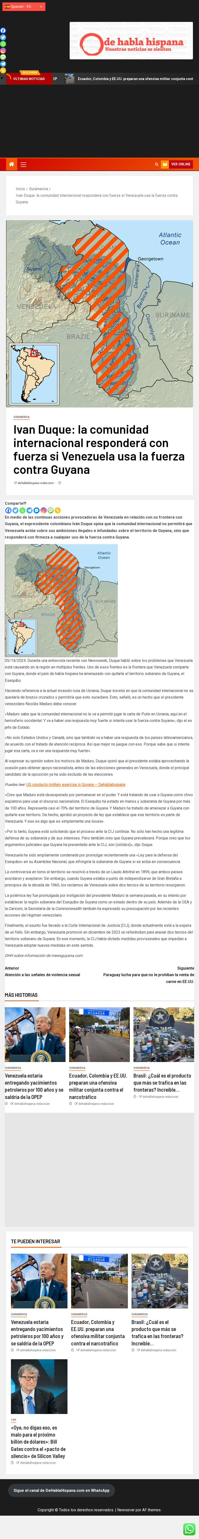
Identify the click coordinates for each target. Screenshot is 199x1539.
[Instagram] (44, 510)
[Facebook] (8, 510)
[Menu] (23, 164)
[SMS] (51, 510)
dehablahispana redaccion (36, 483)
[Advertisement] (99, 121)
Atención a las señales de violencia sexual (42, 971)
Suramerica (21, 417)
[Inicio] (11, 164)
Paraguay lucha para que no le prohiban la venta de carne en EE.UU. (148, 975)
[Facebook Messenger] (36, 510)
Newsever (126, 1510)
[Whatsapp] (22, 510)
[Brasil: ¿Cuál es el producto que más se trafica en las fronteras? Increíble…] (163, 1034)
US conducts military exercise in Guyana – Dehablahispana (75, 784)
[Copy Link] (58, 510)
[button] (23, 164)
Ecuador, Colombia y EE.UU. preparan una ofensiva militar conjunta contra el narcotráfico (102, 79)
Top (13, 1420)
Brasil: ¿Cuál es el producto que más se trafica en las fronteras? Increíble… (162, 1082)
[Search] (157, 164)
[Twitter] (15, 510)
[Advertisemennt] (131, 40)
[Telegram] (29, 510)
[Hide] (2, 78)
